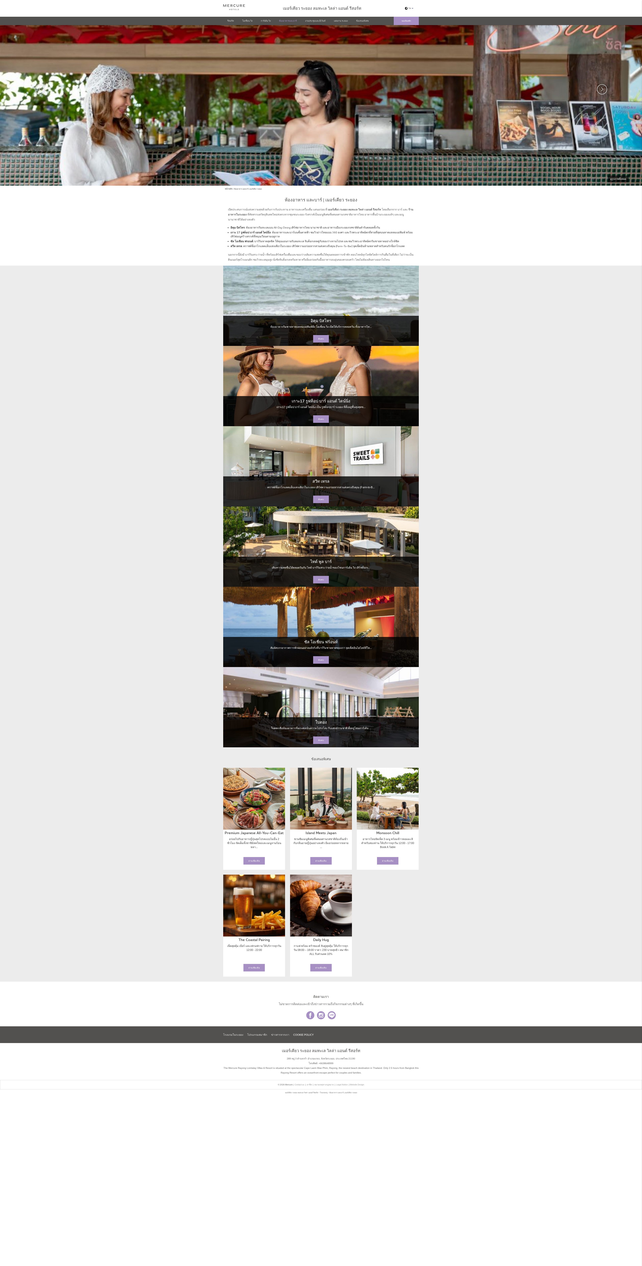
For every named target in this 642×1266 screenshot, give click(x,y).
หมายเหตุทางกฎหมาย (324, 1085)
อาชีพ (309, 1085)
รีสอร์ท (230, 20)
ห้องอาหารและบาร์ (288, 20)
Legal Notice (342, 1085)
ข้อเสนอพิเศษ (362, 20)
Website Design (357, 1085)
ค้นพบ (321, 339)
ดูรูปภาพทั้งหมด (618, 178)
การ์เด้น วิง (266, 20)
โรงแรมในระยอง (233, 1034)
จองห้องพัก (406, 21)
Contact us (299, 1085)
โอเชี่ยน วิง (247, 20)
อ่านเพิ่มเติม (254, 861)
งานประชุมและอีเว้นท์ (315, 20)
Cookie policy (303, 1034)
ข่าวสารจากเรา (280, 1034)
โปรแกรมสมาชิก (257, 1034)
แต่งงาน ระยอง (341, 20)
